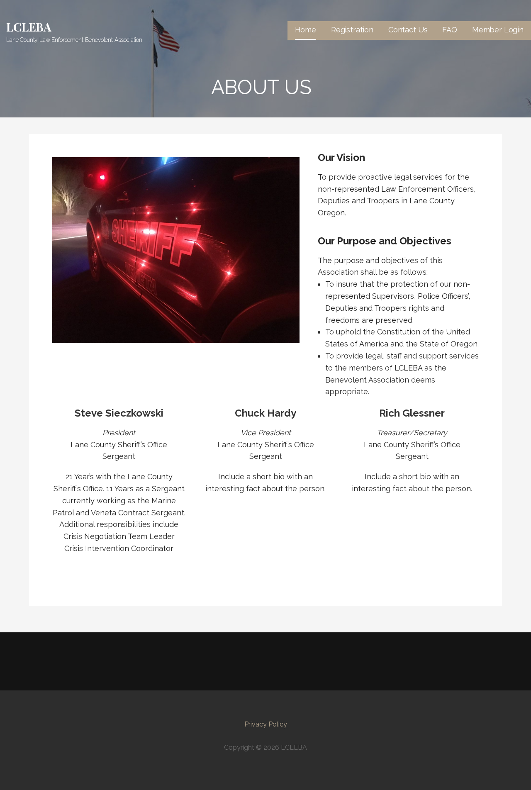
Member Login (498, 29)
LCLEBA (28, 26)
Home (305, 29)
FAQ (449, 29)
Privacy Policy (265, 724)
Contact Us (407, 29)
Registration (352, 29)
